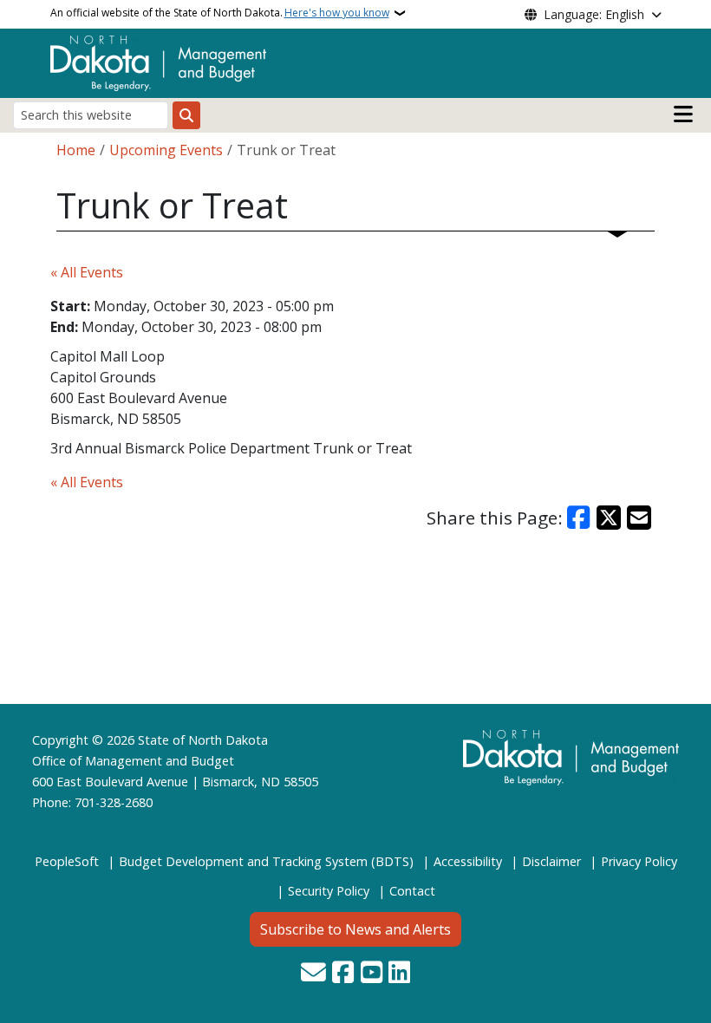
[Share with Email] (639, 517)
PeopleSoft (67, 861)
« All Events (86, 272)
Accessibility (468, 861)
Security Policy (328, 891)
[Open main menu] (683, 114)
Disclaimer (551, 861)
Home (75, 150)
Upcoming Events (166, 150)
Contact (412, 891)
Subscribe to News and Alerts (355, 929)
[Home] (158, 61)
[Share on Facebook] (579, 517)
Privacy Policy (639, 861)
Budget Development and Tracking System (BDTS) (266, 861)
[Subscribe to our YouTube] (371, 973)
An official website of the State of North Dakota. (219, 12)
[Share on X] (609, 517)
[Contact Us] (313, 973)
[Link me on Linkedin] (399, 973)
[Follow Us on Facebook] (343, 973)
